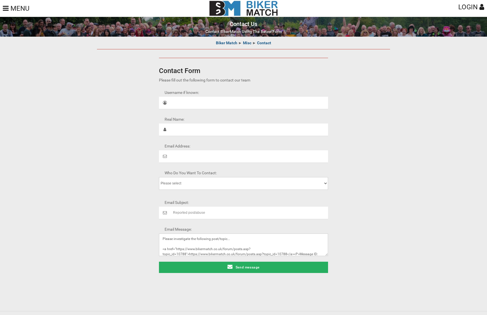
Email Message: (178, 229)
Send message (248, 267)
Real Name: (174, 119)
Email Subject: (177, 202)
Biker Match (226, 43)
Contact (264, 43)
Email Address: (177, 146)
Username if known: (182, 92)
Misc (247, 43)
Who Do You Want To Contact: (191, 173)
